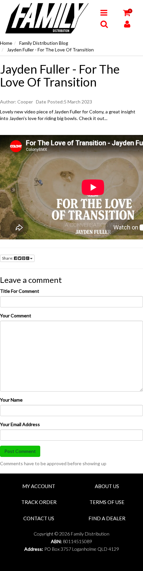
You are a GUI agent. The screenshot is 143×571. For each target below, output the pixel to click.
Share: (8, 258)
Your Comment (15, 315)
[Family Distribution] (47, 18)
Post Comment (20, 451)
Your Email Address (20, 424)
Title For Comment (19, 291)
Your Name (11, 400)
